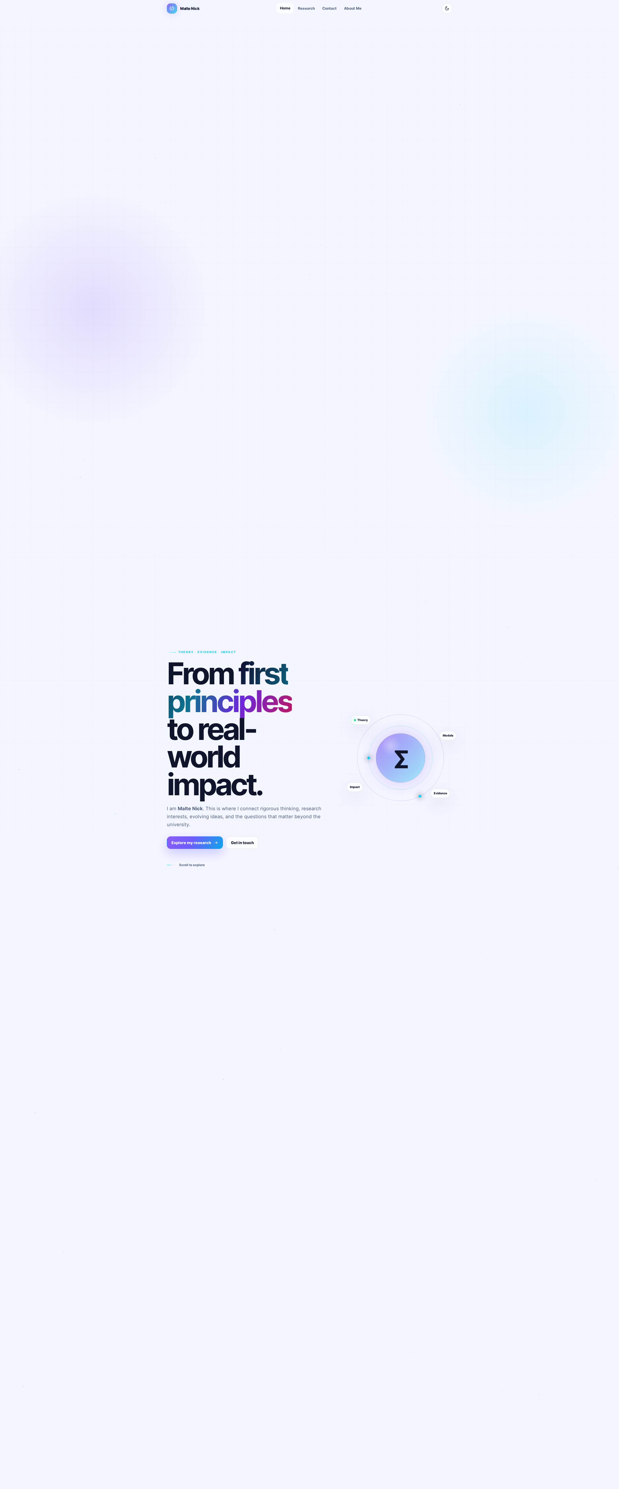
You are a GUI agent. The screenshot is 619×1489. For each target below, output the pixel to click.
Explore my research (191, 842)
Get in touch (242, 842)
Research (306, 8)
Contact (329, 8)
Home (285, 8)
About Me (352, 8)
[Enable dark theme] (447, 8)
